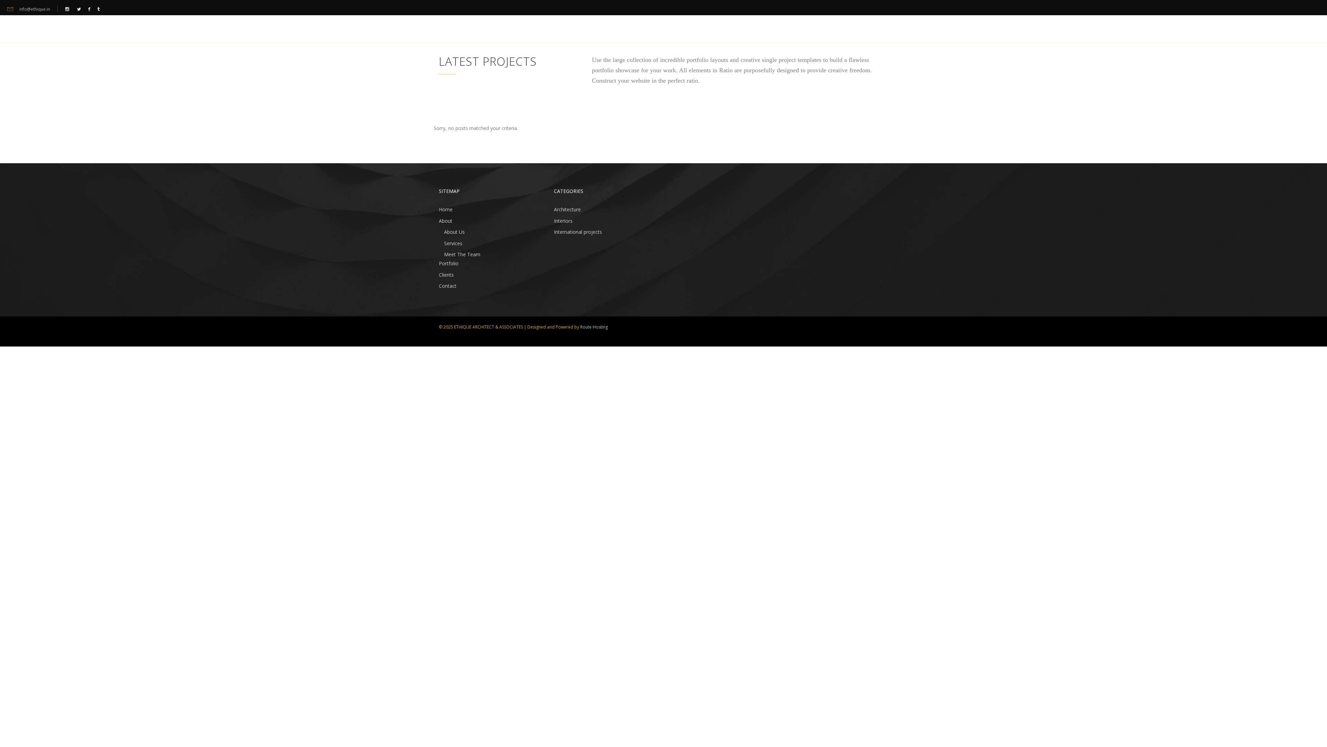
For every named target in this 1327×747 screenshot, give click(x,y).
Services (453, 243)
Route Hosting (594, 327)
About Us (454, 232)
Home (446, 209)
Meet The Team (462, 254)
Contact (448, 286)
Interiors (563, 221)
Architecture (567, 209)
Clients (446, 274)
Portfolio (449, 263)
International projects (578, 232)
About (445, 221)
